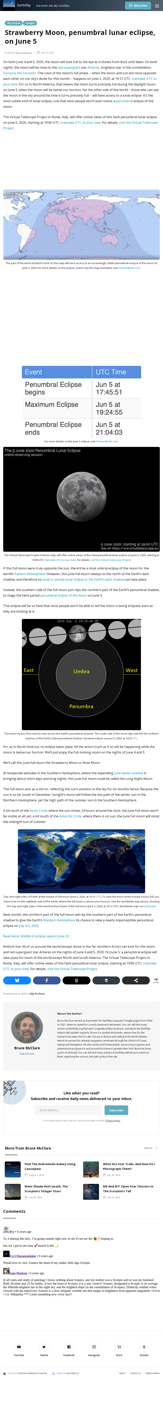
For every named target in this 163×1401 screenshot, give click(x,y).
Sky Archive (13, 23)
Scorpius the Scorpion (19, 73)
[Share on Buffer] (106, 980)
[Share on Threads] (76, 980)
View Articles (27, 1053)
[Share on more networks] (136, 980)
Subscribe (140, 5)
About (122, 1373)
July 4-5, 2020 (29, 926)
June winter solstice (128, 773)
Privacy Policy (113, 1120)
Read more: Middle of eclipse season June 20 (36, 936)
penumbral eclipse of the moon (63, 595)
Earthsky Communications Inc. (32, 1373)
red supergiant (69, 67)
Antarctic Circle (70, 816)
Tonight (30, 23)
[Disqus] (81, 1275)
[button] (157, 5)
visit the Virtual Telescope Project (111, 560)
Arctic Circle (38, 810)
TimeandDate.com (129, 268)
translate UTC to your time (81, 122)
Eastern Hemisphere (30, 574)
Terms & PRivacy (153, 1373)
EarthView (149, 906)
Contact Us (135, 1373)
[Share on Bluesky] (17, 980)
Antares (93, 67)
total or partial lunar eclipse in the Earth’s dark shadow (84, 579)
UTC (135, 738)
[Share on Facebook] (47, 980)
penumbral (124, 101)
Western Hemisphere (59, 920)
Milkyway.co (73, 1373)
